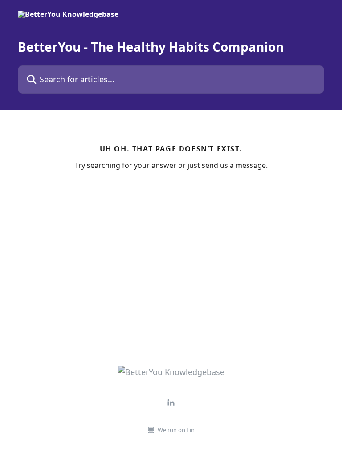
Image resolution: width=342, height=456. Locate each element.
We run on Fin (176, 430)
